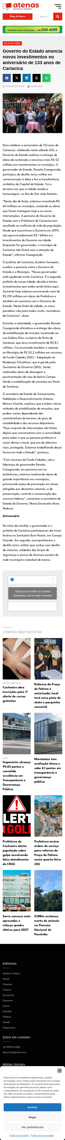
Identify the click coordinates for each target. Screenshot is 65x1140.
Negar (32, 1117)
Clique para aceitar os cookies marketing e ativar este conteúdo (32, 593)
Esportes (8, 1000)
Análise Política (11, 973)
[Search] (57, 16)
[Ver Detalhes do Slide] (32, 29)
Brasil (6, 978)
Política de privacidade (42, 1135)
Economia (8, 995)
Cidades (7, 984)
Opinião (7, 1011)
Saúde (6, 1022)
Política (7, 1016)
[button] (59, 1070)
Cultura (7, 989)
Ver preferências (32, 1127)
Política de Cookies (19, 1135)
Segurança (9, 1027)
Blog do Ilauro (17, 16)
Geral (6, 1005)
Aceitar (32, 1107)
